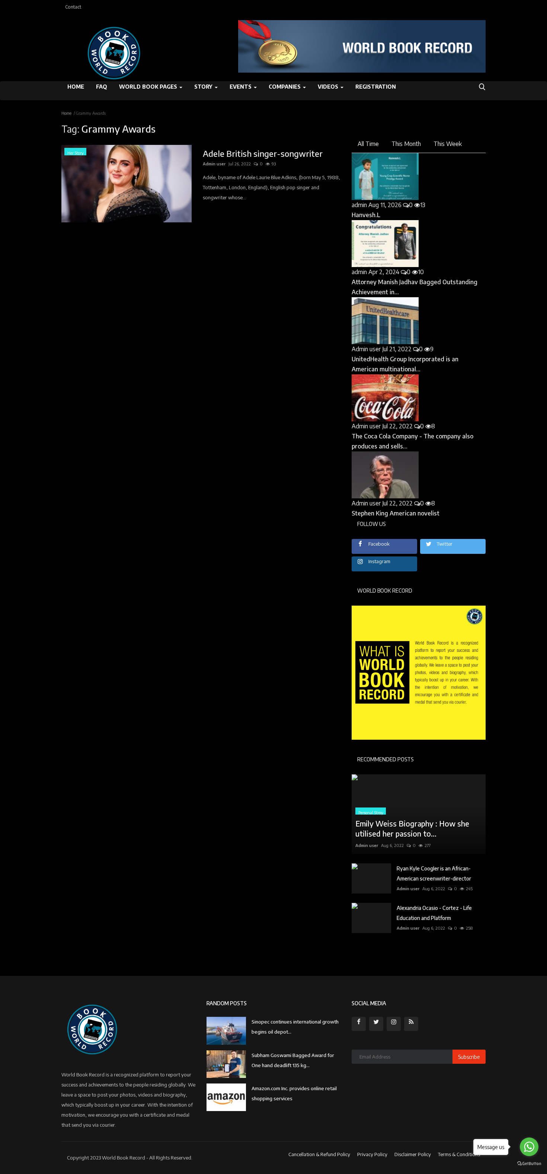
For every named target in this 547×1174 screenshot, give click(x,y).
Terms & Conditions (459, 1154)
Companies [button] (285, 86)
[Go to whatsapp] (529, 1146)
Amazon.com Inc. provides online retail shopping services (294, 1093)
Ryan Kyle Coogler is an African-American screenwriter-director (434, 873)
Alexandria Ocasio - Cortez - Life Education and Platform (434, 913)
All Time (368, 143)
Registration (375, 86)
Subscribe (469, 1057)
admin (359, 205)
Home (75, 86)
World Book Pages (149, 86)
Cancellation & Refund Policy (319, 1154)
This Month (406, 143)
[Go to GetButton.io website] (529, 1164)
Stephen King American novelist (395, 513)
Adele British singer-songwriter (263, 154)
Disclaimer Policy (412, 1154)
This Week (448, 143)
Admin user (214, 163)
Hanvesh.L (366, 215)
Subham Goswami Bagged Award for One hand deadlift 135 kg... (293, 1060)
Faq (101, 86)
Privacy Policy (372, 1154)
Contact (73, 7)
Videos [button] (329, 86)
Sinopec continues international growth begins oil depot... (295, 1027)
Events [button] (241, 86)
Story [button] (204, 86)
